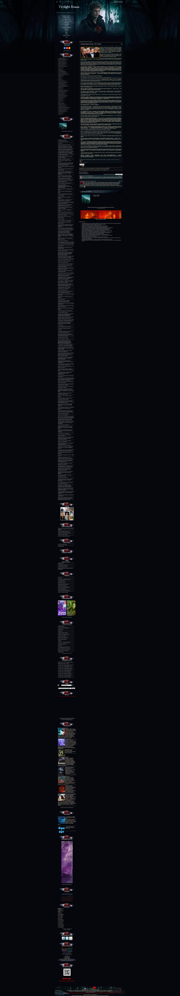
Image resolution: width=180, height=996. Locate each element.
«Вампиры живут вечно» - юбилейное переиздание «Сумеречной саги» (65, 205)
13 (65, 898)
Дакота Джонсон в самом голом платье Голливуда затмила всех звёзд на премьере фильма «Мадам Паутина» (66, 401)
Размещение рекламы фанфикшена (67, 807)
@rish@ (72, 959)
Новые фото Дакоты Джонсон (63, 413)
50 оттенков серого (62, 91)
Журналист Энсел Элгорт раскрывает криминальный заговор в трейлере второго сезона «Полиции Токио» (65, 461)
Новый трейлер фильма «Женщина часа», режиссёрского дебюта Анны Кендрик (66, 257)
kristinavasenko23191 (69, 960)
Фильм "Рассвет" (62, 64)
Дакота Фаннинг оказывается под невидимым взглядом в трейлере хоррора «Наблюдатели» (65, 361)
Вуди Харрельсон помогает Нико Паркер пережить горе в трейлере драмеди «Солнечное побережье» (65, 438)
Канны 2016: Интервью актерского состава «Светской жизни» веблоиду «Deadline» (97, 230)
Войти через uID (67, 45)
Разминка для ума (62, 106)
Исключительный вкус (62, 639)
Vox (106, 159)
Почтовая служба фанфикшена (64, 587)
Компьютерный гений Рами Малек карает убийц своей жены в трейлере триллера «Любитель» (65, 225)
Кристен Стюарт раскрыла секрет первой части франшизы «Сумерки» (65, 384)
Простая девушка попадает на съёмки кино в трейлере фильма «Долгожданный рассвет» (66, 408)
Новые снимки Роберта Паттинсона (64, 212)
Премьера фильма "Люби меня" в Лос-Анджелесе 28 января (65, 208)
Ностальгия (61, 98)
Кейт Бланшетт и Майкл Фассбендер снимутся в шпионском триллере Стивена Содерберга (65, 431)
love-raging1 (97, 159)
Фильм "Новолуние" (62, 62)
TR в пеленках (61, 103)
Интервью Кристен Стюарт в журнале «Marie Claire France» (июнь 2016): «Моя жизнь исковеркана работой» (101, 223)
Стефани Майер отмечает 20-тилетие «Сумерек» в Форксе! (65, 157)
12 (63, 898)
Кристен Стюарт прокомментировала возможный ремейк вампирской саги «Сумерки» (97, 227)
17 (71, 898)
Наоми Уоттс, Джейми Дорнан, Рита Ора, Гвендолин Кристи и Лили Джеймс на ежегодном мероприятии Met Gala (65, 315)
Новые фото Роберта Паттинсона (64, 260)
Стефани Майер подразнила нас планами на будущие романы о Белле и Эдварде (65, 152)
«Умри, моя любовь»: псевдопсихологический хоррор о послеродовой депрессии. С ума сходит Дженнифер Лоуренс (65, 186)
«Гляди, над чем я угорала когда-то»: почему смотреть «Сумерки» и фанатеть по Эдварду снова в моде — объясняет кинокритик (66, 172)
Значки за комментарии (62, 544)
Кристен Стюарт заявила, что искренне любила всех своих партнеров (94, 236)
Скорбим (60, 329)
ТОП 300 (60, 577)
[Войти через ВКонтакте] (65, 48)
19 (63, 899)
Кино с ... (60, 102)
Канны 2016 (103, 159)
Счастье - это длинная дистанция (64, 642)
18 (62, 899)
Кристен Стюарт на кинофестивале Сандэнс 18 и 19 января (64, 441)
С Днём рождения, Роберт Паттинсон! (65, 310)
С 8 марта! (60, 143)
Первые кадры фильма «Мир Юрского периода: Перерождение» (65, 266)
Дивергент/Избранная (62, 86)
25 (62, 900)
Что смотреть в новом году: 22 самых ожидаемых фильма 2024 (65, 464)
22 (68, 899)
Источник (81, 159)
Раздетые (60, 645)
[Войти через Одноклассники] (69, 48)
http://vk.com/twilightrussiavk (86, 155)
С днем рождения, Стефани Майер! (64, 220)
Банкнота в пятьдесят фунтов (63, 634)
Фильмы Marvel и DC (62, 95)
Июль (86, 41)
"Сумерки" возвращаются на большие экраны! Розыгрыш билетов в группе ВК (65, 147)
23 (70, 899)
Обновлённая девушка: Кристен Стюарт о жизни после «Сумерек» (94, 224)
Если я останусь (62, 92)
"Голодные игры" (62, 80)
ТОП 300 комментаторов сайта (67, 131)
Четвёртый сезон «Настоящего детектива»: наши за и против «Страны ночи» (66, 364)
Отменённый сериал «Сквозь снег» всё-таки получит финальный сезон (65, 332)
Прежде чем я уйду (62, 96)
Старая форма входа (67, 50)
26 (63, 900)
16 (70, 898)
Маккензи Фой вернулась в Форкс (64, 144)
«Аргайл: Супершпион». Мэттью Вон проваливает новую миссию (64, 394)
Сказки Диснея (61, 94)
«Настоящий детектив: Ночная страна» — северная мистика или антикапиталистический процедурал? (65, 444)
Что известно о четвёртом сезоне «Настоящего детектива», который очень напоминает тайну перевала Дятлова (65, 486)
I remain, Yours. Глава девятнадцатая (65, 670)
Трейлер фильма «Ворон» (63, 337)
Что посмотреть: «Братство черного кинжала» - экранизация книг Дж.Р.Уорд (65, 176)
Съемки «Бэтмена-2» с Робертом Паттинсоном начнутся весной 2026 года (65, 178)
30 (70, 900)
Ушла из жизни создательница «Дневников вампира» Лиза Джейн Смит (66, 203)
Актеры (60, 67)
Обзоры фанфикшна (62, 72)
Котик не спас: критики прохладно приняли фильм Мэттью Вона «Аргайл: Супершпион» (66, 417)
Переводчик (84, 159)
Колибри (59, 640)
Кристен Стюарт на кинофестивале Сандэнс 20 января (64, 435)
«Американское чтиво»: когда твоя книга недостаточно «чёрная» (65, 387)
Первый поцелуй (61, 626)
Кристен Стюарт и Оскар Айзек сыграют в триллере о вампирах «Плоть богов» (65, 318)
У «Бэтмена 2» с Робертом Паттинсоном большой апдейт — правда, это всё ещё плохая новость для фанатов (65, 281)
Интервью (81, 160)
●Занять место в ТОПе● (67, 653)
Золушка (60, 88)
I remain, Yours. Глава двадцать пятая (65, 666)
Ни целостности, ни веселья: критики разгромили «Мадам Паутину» (65, 399)
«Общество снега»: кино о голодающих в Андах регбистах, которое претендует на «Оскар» (65, 447)
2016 (84, 41)
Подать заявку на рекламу (67, 617)
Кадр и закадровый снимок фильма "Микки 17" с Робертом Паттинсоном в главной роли (66, 243)
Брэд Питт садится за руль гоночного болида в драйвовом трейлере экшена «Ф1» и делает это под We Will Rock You (66, 285)
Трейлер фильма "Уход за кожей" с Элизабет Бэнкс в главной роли (64, 288)
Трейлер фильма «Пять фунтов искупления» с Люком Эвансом (64, 301)
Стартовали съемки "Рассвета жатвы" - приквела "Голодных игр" (65, 181)
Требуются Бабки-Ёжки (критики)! (64, 532)
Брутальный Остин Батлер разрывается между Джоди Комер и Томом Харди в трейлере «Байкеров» (65, 358)
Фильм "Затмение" (62, 63)
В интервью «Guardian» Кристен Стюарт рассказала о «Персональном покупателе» (97, 239)
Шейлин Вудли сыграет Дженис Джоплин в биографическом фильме (66, 268)
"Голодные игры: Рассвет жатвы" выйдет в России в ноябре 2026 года (66, 154)
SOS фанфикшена (61, 580)
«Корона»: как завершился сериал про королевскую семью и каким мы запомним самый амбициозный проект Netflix (65, 498)
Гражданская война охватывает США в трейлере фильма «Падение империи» (65, 419)
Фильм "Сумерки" (62, 60)
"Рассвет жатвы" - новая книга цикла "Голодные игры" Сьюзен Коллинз (65, 200)
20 (65, 899)
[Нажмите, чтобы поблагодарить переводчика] (82, 165)
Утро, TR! (60, 99)
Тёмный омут (60, 629)
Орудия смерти (61, 83)
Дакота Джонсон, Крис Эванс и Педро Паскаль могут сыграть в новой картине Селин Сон (65, 405)
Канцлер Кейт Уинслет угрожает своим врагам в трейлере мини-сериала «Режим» (65, 411)
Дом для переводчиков (62, 585)
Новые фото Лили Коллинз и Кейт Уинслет (66, 273)
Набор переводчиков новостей (63, 531)
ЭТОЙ (66, 828)
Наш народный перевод (62, 566)
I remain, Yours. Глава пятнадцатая (64, 676)
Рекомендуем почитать (63, 108)
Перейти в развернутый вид (67, 719)
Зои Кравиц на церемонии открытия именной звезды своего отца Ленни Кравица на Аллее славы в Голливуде (66, 335)
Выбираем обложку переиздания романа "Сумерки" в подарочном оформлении (65, 149)
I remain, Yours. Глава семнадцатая (64, 671)
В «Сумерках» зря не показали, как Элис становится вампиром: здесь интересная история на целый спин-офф (65, 164)
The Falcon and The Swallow (63, 627)
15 (68, 898)
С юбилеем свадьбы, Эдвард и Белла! (96, 195)
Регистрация (116, 2)
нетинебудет (63, 960)
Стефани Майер (61, 58)
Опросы (60, 79)
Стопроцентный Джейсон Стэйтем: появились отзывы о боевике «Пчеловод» (65, 458)
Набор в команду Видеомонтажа (64, 536)
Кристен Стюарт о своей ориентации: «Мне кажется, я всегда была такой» (95, 234)
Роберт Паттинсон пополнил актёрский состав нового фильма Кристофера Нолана (65, 228)
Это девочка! (60, 324)
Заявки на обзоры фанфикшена (64, 590)
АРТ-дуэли (61, 112)
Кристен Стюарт (111, 159)
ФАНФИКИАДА (61, 546)
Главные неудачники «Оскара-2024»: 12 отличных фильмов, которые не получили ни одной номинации (66, 348)
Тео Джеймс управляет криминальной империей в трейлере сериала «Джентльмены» (65, 373)
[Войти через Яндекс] (67, 48)
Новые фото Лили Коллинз (63, 240)
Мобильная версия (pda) (90, 992)
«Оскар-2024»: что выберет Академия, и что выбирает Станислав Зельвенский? (65, 345)
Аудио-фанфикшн (62, 71)
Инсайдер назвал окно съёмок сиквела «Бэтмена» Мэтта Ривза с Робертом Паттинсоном (65, 480)
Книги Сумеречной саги (63, 59)
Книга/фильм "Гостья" (63, 66)
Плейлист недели (62, 104)
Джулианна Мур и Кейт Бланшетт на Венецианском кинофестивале (64, 275)
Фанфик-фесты (61, 563)
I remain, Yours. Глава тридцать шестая (65, 661)
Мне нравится (84, 162)
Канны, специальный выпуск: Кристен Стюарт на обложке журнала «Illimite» (95, 229)
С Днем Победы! (61, 195)
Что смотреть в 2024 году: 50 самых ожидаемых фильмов (64, 475)
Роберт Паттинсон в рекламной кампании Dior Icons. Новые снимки (65, 250)
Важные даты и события (63, 74)
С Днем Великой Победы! (63, 312)
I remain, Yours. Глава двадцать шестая (65, 665)
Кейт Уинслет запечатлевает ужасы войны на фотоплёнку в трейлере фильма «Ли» (66, 320)
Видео (60, 76)
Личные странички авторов (63, 592)
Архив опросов (69, 928)
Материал (94, 181)
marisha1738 (62, 959)
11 (62, 898)
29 (68, 900)
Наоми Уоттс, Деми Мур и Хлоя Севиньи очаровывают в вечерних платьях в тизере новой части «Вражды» (65, 489)
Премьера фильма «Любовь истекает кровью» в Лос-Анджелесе (65, 351)
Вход (120, 2)
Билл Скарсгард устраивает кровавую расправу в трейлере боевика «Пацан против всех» (66, 370)
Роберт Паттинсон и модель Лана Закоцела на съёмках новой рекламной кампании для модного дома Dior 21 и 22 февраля (66, 379)
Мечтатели (60, 631)
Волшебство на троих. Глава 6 (63, 663)
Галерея (60, 68)
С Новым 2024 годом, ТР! (63, 477)
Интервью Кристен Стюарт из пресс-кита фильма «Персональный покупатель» (96, 228)
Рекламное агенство (62, 110)
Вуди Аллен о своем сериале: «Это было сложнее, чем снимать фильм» (95, 225)
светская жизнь (117, 159)
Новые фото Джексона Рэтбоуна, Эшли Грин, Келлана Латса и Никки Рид (65, 292)
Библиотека (61, 75)
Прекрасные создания (63, 82)
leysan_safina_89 (68, 959)
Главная (111, 2)
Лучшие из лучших (61, 582)
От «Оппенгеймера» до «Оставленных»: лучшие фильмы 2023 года (65, 483)
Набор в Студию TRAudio (62, 534)
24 (71, 899)
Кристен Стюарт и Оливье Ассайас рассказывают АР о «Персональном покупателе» (97, 235)
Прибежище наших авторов (63, 584)
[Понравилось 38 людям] (80, 162)
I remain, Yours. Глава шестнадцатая (64, 673)
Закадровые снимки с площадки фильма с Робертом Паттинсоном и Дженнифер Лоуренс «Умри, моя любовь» (66, 278)
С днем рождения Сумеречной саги (64, 183)
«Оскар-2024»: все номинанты (63, 433)
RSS (122, 2)
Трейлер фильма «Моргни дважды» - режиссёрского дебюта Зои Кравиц (65, 323)
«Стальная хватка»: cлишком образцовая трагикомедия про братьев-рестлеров (65, 450)
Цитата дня (61, 100)
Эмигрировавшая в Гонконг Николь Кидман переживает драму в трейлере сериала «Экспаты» (66, 492)
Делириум (60, 87)
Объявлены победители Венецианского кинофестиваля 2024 (65, 271)
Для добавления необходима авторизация (67, 718)
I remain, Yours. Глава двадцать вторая (65, 668)
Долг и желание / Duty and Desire (64, 648)
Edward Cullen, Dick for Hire (63, 637)
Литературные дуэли (62, 111)
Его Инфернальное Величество (64, 647)
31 (71, 900)
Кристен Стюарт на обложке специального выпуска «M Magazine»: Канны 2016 (96, 232)
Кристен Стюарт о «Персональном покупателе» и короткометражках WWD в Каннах (97, 231)
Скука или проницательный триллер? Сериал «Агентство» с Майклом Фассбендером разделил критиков (65, 231)
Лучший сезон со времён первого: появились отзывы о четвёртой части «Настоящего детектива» (64, 469)
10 (71, 896)
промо (108, 159)
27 (65, 900)
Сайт (59, 78)
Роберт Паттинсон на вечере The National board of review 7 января (65, 214)
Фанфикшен (61, 70)
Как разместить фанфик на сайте (64, 579)
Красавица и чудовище (63, 90)
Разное (60, 114)
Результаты (64, 928)
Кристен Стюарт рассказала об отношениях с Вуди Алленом (93, 233)
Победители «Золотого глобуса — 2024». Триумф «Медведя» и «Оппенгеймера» (65, 466)
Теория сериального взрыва (64, 107)
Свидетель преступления (63, 632)
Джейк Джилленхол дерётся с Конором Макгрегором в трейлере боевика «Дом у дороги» (65, 427)
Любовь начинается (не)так (63, 650)
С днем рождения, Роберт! (63, 141)
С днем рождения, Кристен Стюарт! (64, 326)
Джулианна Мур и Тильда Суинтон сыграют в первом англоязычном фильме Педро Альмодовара (66, 422)
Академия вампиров (62, 84)
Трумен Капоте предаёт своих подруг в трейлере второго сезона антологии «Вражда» (65, 472)
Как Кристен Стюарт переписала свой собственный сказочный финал (94, 226)
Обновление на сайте (62, 139)
